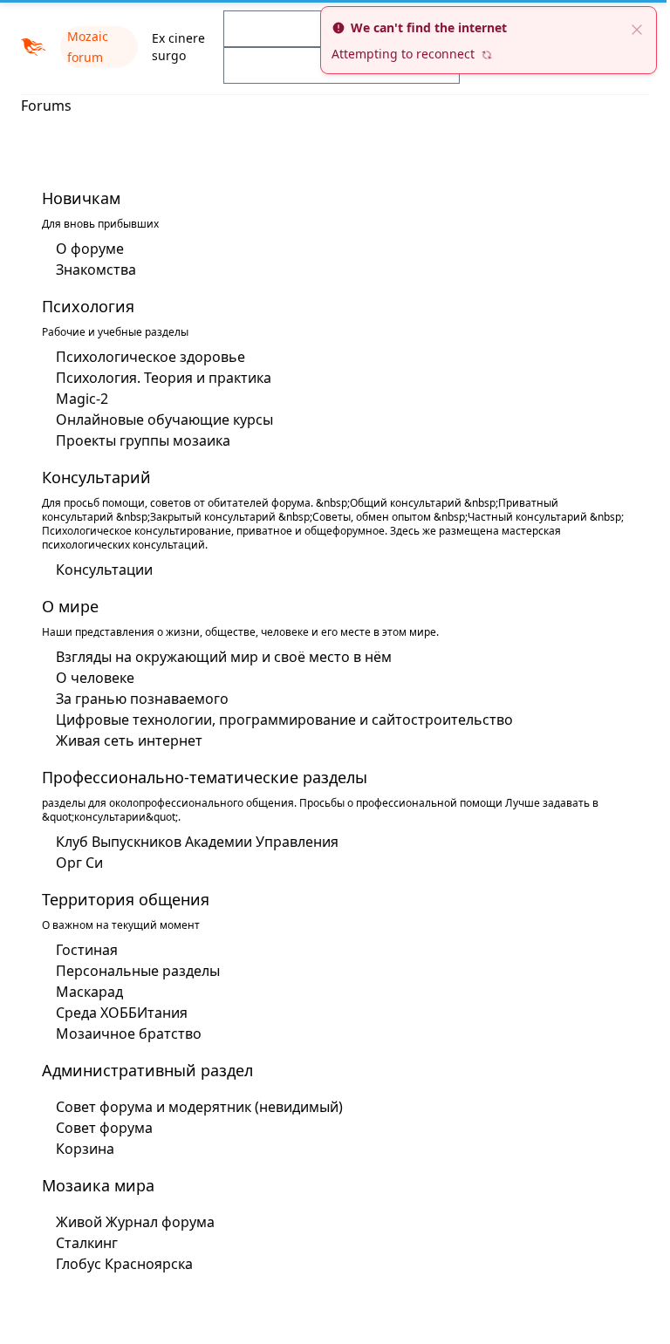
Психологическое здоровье (144, 356)
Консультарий (90, 477)
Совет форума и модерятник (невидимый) (193, 1106)
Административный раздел (141, 1070)
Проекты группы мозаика (137, 440)
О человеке (89, 677)
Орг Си (73, 862)
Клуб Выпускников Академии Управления (191, 841)
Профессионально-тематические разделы (198, 777)
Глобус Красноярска (118, 1263)
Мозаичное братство (122, 1033)
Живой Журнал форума (129, 1221)
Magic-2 (76, 398)
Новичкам (75, 198)
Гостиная (81, 949)
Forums (46, 105)
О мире (64, 606)
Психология (82, 306)
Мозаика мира (92, 1185)
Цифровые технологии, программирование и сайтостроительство (278, 719)
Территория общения (119, 899)
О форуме (84, 248)
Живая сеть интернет (123, 740)
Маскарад (83, 991)
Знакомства (90, 269)
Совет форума (98, 1127)
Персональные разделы (132, 970)
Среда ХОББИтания (115, 1012)
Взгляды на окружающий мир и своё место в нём (218, 656)
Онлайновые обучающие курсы (158, 419)
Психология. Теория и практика (157, 377)
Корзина (79, 1148)
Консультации (98, 569)
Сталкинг (81, 1242)
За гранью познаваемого (136, 698)
